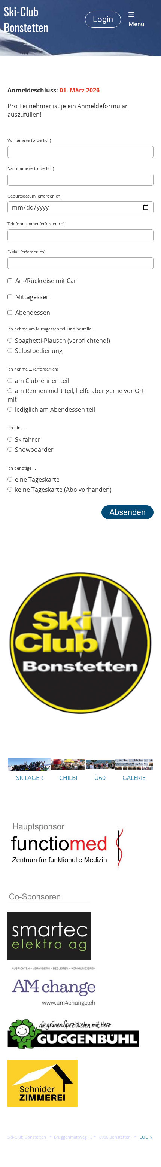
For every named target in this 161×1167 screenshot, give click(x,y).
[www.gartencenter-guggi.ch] (73, 1055)
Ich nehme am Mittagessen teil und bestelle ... (51, 329)
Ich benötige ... (21, 468)
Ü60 (100, 778)
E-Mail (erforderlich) (26, 252)
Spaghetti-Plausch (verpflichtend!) (61, 340)
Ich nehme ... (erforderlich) (32, 369)
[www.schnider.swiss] (42, 1104)
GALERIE (134, 778)
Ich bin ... (16, 427)
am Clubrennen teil (41, 381)
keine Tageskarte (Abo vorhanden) (62, 489)
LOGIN (146, 1137)
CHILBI (68, 778)
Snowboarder (33, 449)
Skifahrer (26, 439)
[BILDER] (134, 768)
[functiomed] (74, 877)
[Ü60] (100, 766)
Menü (136, 24)
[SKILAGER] (29, 768)
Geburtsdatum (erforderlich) (34, 196)
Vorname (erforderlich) (29, 140)
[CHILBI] (68, 767)
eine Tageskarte (36, 479)
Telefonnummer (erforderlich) (35, 223)
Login (103, 19)
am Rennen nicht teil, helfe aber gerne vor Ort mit (75, 395)
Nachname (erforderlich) (30, 168)
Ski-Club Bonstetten (26, 19)
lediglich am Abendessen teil (54, 409)
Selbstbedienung (38, 351)
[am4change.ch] (53, 1006)
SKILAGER (30, 778)
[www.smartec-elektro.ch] (49, 957)
